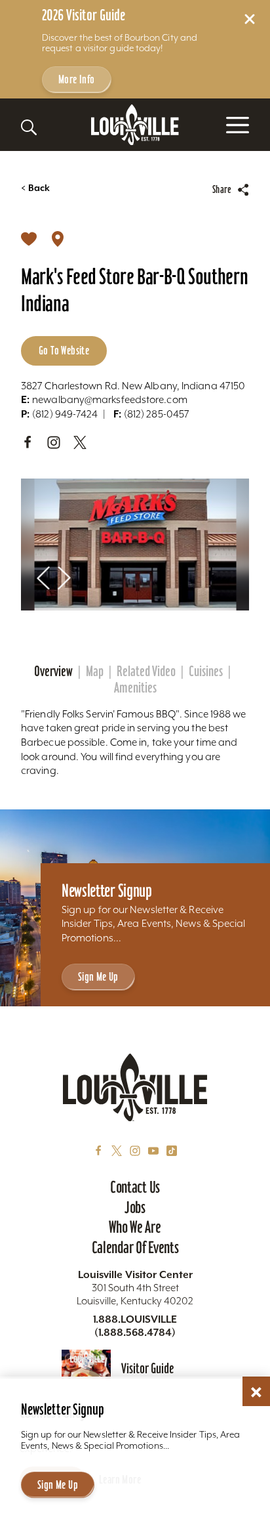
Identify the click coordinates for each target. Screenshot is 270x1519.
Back (35, 188)
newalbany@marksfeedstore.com (104, 399)
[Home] (135, 125)
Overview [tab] (53, 671)
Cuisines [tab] (206, 671)
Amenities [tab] (135, 688)
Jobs (135, 1207)
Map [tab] (95, 671)
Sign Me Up (98, 976)
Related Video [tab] (146, 671)
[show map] (58, 238)
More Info (76, 79)
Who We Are (135, 1227)
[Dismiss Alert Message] (249, 19)
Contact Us (135, 1187)
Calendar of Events (135, 1247)
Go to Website (64, 350)
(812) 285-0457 (151, 414)
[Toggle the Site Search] (29, 127)
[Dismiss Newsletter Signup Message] (256, 1392)
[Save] (29, 238)
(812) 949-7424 (59, 414)
